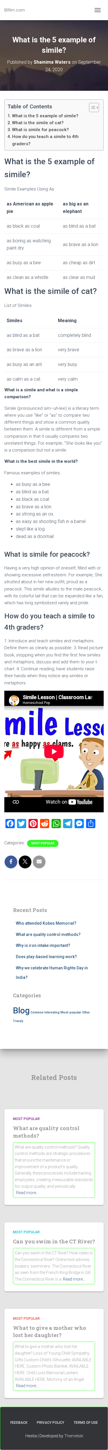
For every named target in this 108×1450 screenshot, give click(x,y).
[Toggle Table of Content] (91, 107)
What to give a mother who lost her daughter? (49, 1331)
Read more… (27, 1192)
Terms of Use (86, 1423)
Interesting (52, 1012)
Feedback (18, 1423)
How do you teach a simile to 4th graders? (45, 140)
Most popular (42, 843)
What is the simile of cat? (38, 122)
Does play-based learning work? (46, 956)
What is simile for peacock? (40, 129)
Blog (21, 1010)
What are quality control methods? (48, 934)
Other (86, 1012)
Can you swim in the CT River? (54, 1241)
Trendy (18, 1021)
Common (37, 1012)
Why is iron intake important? (43, 945)
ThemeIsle (73, 1436)
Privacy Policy (50, 1423)
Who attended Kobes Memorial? (46, 923)
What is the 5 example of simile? (45, 115)
